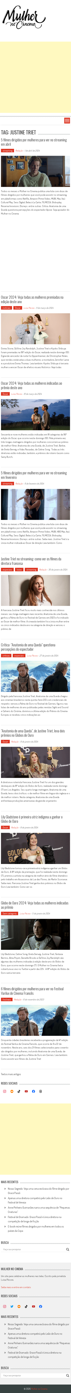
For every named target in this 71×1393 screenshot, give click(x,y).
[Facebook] (33, 1091)
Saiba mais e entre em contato (16, 1287)
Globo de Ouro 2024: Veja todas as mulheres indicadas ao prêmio (34, 905)
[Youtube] (26, 1091)
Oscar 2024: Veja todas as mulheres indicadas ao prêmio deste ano (31, 385)
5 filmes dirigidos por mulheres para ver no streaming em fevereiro (34, 475)
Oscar (17, 307)
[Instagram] (4, 1091)
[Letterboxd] (12, 1091)
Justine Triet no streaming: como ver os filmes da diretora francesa (31, 561)
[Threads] (40, 1091)
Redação (19, 150)
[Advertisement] (35, 77)
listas (19, 569)
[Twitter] (12, 1306)
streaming (7, 150)
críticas (6, 655)
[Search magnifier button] (67, 1249)
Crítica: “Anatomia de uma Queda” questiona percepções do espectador (28, 647)
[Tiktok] (19, 1091)
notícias (6, 307)
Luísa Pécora (28, 307)
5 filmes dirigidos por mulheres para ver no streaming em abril (34, 142)
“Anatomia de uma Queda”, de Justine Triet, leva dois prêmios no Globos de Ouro (33, 733)
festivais (7, 999)
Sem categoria (10, 913)
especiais (7, 569)
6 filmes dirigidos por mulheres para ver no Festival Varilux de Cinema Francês (32, 991)
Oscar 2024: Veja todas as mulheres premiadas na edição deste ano (32, 299)
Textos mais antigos (11, 1074)
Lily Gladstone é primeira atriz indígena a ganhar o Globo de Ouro (32, 819)
